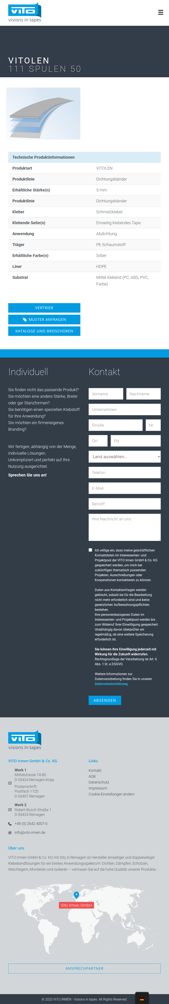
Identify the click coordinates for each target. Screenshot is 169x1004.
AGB (92, 776)
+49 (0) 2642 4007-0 (31, 823)
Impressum (98, 788)
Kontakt (95, 770)
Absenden (105, 700)
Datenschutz (99, 782)
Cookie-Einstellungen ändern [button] (112, 794)
